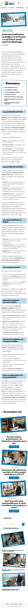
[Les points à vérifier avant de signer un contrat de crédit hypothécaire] (14, 560)
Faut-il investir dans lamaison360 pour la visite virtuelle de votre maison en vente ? (14, 504)
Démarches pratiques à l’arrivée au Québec (14, 97)
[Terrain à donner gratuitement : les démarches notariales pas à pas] (13, 424)
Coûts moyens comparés (10, 94)
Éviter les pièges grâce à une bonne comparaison (12, 103)
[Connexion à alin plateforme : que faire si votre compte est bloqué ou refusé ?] (14, 457)
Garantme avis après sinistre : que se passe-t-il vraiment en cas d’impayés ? (13, 551)
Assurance (8, 30)
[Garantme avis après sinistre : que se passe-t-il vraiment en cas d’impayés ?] (13, 539)
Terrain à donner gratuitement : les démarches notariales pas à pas (13, 440)
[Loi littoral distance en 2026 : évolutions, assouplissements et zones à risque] (13, 580)
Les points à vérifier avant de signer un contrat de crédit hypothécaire (13, 570)
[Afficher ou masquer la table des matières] (22, 83)
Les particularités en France (11, 87)
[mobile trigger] (2, 3)
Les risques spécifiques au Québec (12, 92)
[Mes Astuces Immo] (10, 3)
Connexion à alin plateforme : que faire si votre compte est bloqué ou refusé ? (13, 472)
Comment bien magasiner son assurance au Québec (14, 99)
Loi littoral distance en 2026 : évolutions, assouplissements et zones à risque (11, 590)
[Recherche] (20, 3)
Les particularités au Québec (11, 89)
